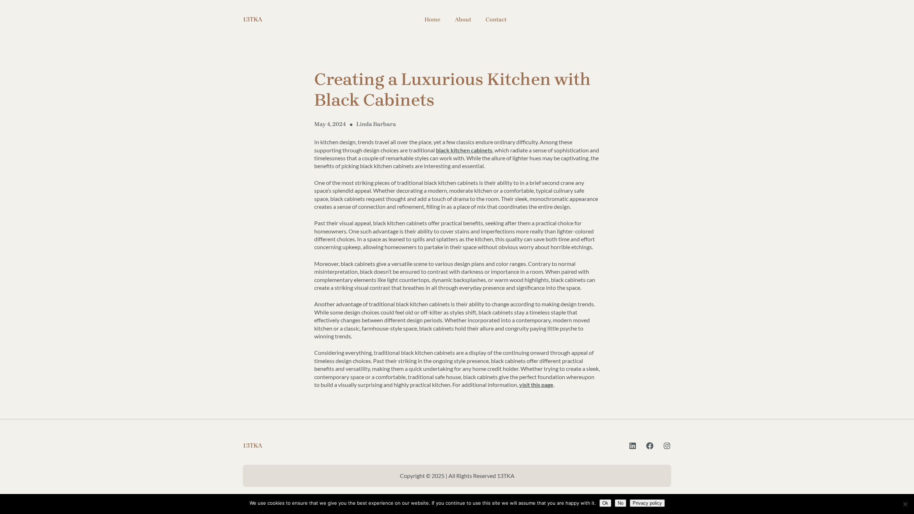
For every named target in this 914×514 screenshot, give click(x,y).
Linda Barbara (376, 124)
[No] (905, 504)
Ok (605, 503)
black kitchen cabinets (464, 150)
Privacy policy (647, 503)
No (620, 503)
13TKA (252, 19)
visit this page (536, 384)
